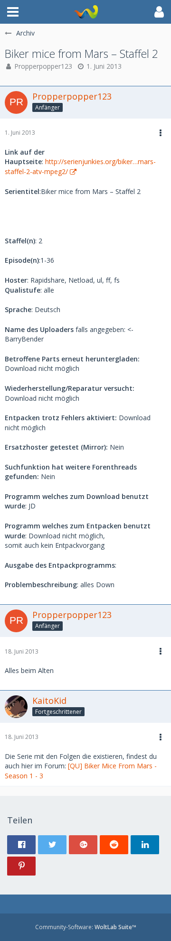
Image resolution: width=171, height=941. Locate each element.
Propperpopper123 (43, 66)
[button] (13, 11)
